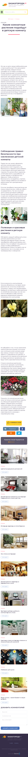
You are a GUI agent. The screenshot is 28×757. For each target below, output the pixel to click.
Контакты (16, 743)
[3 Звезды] (11, 442)
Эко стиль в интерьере (8, 554)
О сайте (11, 743)
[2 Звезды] (10, 442)
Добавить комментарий (10, 728)
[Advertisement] (14, 51)
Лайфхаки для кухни (7, 670)
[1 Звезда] (8, 442)
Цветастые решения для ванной (11, 469)
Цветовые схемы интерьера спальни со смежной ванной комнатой (14, 641)
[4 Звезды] (12, 442)
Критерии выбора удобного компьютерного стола (10, 611)
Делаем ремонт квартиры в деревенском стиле (10, 582)
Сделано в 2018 (10, 753)
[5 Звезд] (14, 442)
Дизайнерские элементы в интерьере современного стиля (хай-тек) (13, 497)
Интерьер (3, 466)
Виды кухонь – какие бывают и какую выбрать (13, 698)
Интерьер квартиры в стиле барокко (13, 526)
